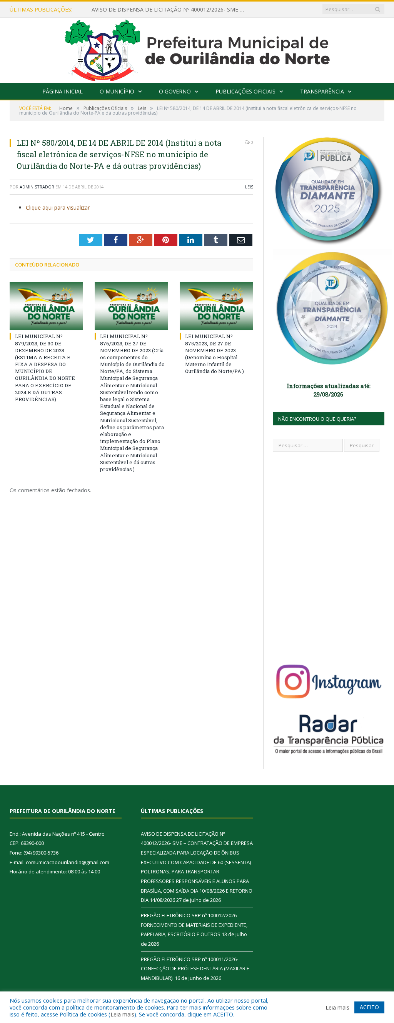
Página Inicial (62, 91)
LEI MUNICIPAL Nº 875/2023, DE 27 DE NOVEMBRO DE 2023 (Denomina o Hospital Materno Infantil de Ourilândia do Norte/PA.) (214, 354)
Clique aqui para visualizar (58, 207)
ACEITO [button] (369, 1007)
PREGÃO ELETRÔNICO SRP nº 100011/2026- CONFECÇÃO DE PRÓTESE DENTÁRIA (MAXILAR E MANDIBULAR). (195, 968)
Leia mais (122, 1014)
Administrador (37, 187)
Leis (249, 187)
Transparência (322, 91)
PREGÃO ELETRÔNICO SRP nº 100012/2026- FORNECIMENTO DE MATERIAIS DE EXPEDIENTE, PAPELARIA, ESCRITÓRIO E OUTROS (194, 925)
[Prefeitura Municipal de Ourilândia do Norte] (197, 48)
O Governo (175, 91)
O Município (117, 91)
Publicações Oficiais (245, 91)
